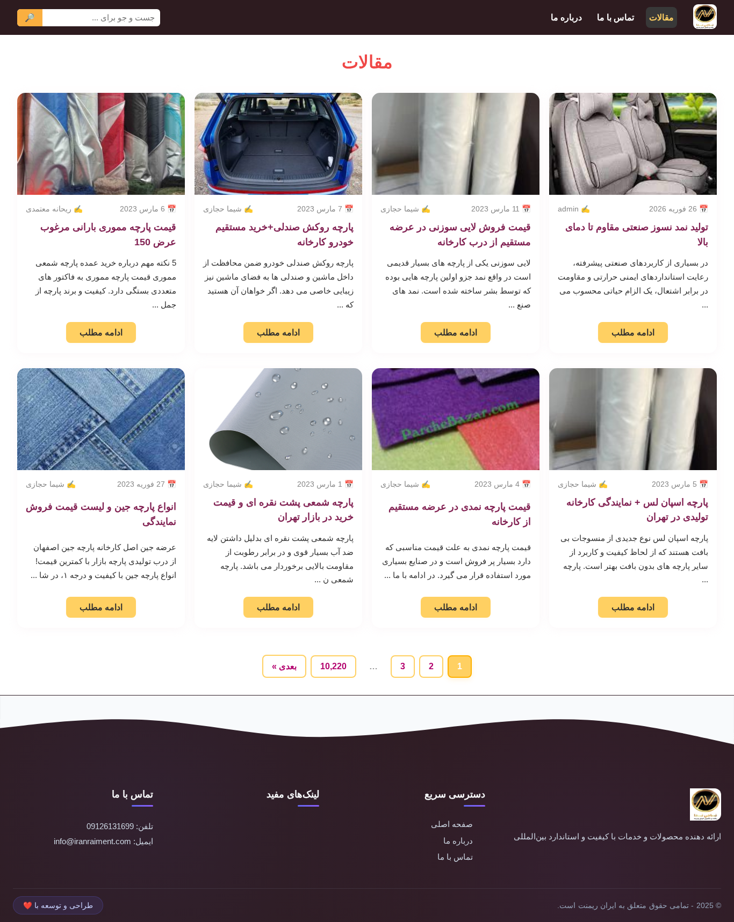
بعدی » (284, 666)
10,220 (333, 666)
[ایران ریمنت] (705, 17)
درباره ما (566, 17)
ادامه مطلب (632, 332)
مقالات (661, 17)
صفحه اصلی (452, 824)
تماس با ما (615, 17)
